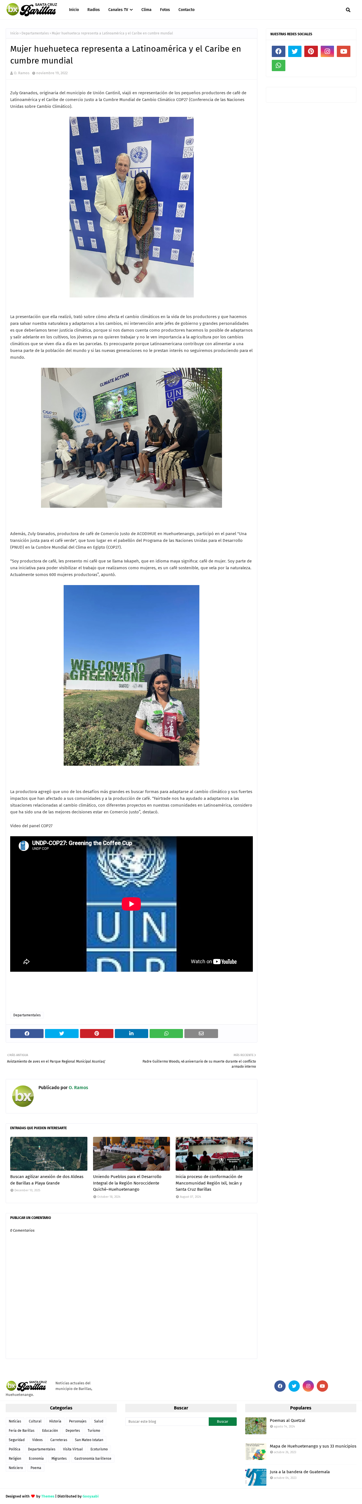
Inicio (14, 33)
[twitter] (295, 51)
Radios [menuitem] (93, 9)
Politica (14, 1449)
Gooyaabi (91, 1496)
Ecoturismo (99, 1449)
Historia (55, 1421)
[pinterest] (311, 51)
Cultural (35, 1421)
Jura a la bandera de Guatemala (300, 1471)
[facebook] (278, 51)
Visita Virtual (73, 1449)
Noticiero (16, 1468)
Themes (47, 1496)
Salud (98, 1421)
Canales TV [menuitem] (118, 9)
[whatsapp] (278, 65)
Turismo (94, 1431)
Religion (15, 1459)
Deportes (73, 1431)
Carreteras (58, 1440)
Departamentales (35, 33)
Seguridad (17, 1440)
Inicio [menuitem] (74, 9)
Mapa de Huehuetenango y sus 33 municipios (313, 1446)
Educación (50, 1431)
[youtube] (343, 51)
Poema (36, 1468)
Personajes (78, 1421)
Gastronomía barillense (92, 1459)
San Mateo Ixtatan (89, 1440)
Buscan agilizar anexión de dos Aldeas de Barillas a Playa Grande (46, 1180)
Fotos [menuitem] (165, 9)
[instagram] (327, 51)
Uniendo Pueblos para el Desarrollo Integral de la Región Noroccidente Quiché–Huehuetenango (127, 1183)
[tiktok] (295, 65)
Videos (37, 1440)
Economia (36, 1459)
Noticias (15, 1421)
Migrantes (59, 1459)
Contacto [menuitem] (186, 9)
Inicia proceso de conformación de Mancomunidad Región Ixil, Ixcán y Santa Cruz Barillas (209, 1183)
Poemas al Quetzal (287, 1420)
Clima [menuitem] (146, 9)
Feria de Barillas (22, 1431)
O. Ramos (21, 73)
